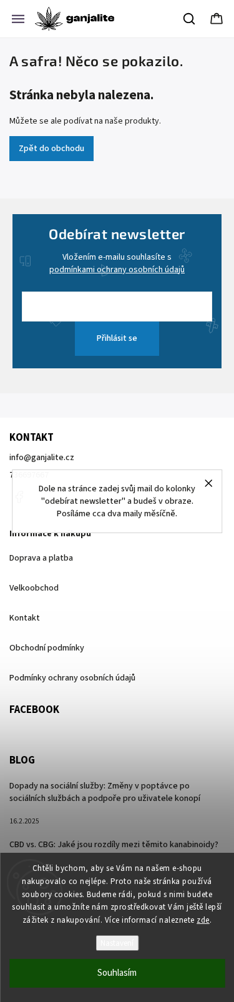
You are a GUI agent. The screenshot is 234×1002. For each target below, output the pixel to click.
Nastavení (117, 943)
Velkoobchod (34, 588)
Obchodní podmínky (46, 648)
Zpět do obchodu (51, 148)
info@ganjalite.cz (41, 457)
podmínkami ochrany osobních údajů (117, 269)
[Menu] (18, 18)
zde (203, 920)
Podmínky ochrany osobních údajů (72, 678)
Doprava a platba (41, 558)
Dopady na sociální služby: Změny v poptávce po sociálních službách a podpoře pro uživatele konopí (104, 792)
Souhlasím (117, 973)
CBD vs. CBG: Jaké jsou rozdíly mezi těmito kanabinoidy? (113, 844)
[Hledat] (190, 18)
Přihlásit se (117, 338)
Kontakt (24, 618)
